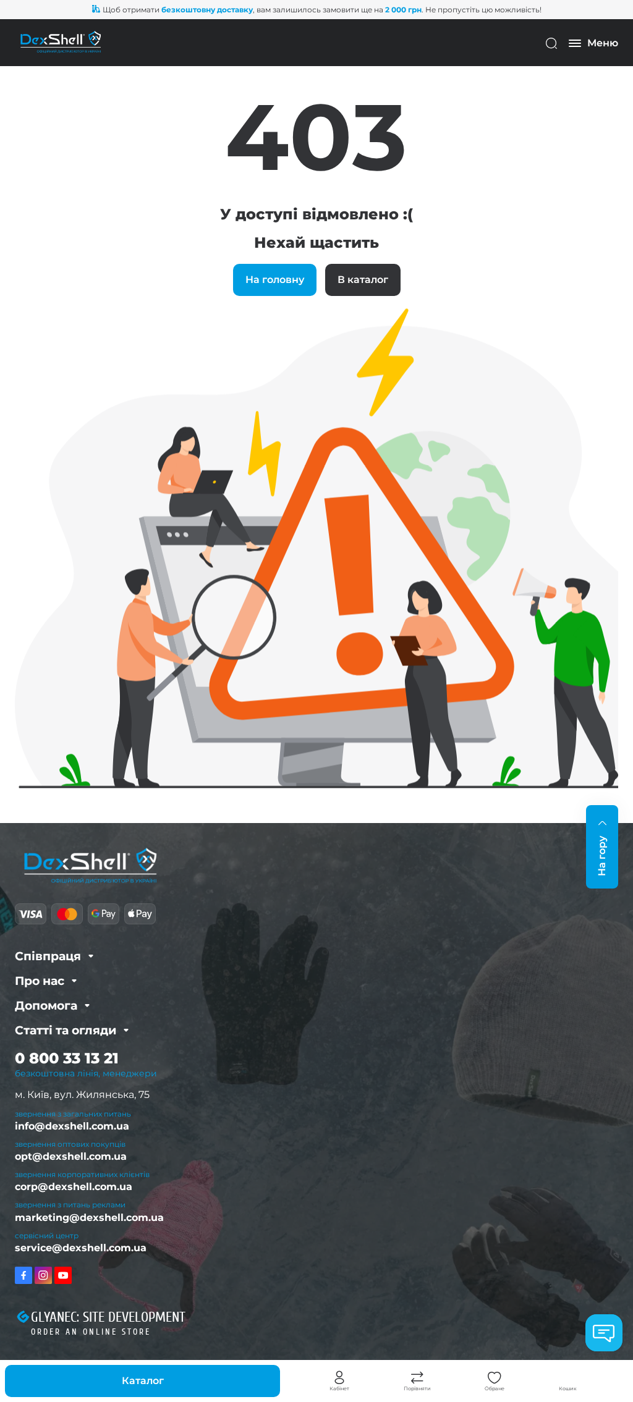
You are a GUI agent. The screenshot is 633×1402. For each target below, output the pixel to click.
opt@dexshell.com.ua (71, 1156)
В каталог (363, 279)
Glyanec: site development (108, 1317)
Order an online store (91, 1332)
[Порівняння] (417, 1377)
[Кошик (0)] (567, 1377)
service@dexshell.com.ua (81, 1248)
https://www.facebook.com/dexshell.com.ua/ (23, 1275)
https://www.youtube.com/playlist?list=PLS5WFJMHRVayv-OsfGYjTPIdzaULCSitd (63, 1275)
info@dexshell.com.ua (72, 1126)
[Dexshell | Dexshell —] (60, 42)
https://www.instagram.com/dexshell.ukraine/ (43, 1275)
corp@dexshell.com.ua (73, 1187)
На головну (274, 279)
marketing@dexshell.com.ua (89, 1217)
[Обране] (494, 1377)
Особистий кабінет (339, 1377)
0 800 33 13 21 (67, 1058)
